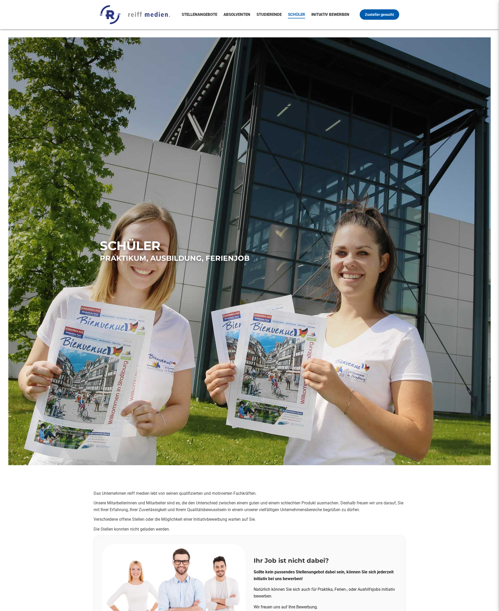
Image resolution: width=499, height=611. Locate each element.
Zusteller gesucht (379, 14)
